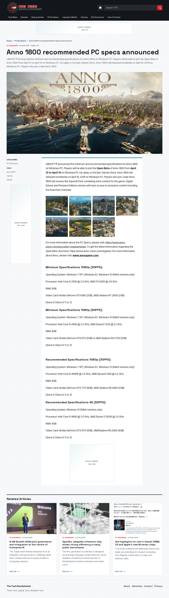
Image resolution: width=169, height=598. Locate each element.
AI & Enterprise (97, 17)
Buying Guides (37, 17)
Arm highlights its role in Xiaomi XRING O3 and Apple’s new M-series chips (137, 543)
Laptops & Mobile (69, 17)
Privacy (158, 586)
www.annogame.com (85, 255)
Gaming (84, 17)
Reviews (24, 17)
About (127, 586)
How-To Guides (114, 17)
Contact (148, 586)
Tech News (12, 17)
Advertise (137, 586)
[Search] (159, 7)
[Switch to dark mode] (100, 7)
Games (9, 176)
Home (9, 41)
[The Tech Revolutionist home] (44, 8)
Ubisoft (9, 180)
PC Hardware (53, 17)
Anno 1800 (11, 172)
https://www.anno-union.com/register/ (90, 251)
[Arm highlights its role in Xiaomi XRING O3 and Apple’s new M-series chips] (137, 518)
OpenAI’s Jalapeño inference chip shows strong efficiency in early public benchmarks (82, 544)
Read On (12, 571)
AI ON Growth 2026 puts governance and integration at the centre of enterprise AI (30, 544)
